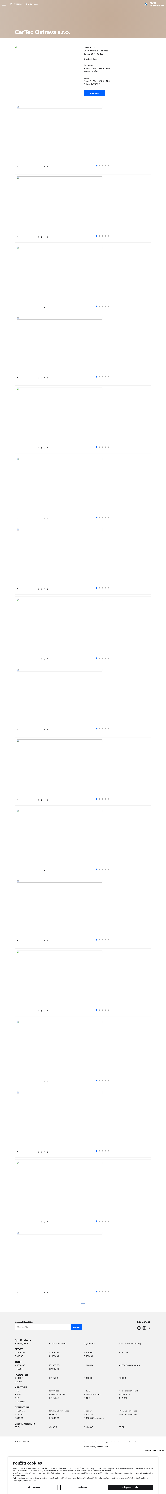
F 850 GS (88, 1410)
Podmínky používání (92, 1441)
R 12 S (87, 1398)
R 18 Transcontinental (128, 1390)
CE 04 (17, 1427)
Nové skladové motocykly (130, 1343)
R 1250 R (53, 1378)
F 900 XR (19, 1356)
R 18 (17, 1390)
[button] (4, 4)
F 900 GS (88, 1414)
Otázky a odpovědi (57, 1343)
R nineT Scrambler (57, 1394)
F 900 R (122, 1378)
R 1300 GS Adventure (94, 1418)
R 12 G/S (123, 1398)
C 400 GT (88, 1427)
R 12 (17, 1398)
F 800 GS (19, 1418)
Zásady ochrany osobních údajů (96, 1446)
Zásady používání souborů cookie (114, 1441)
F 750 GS (19, 1414)
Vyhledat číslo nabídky (24, 1321)
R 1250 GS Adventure (59, 1410)
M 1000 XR (54, 1356)
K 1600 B (88, 1365)
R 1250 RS (89, 1352)
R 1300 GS (54, 1418)
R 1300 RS (123, 1352)
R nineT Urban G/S (92, 1394)
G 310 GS (53, 1414)
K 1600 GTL (55, 1365)
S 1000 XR (89, 1356)
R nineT (18, 1394)
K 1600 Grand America (129, 1365)
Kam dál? (94, 92)
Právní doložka (134, 1441)
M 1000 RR (20, 1352)
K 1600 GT (20, 1365)
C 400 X (53, 1427)
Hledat (76, 1327)
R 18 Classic (54, 1390)
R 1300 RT (54, 1368)
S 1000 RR (54, 1352)
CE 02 (121, 1427)
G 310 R (18, 1381)
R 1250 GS (20, 1410)
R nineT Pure (124, 1394)
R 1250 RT (19, 1368)
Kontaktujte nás (21, 1343)
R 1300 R (88, 1378)
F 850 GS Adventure (128, 1410)
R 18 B (87, 1390)
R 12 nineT (54, 1398)
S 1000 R (19, 1378)
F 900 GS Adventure (128, 1414)
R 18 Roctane (21, 1401)
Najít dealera (89, 1343)
